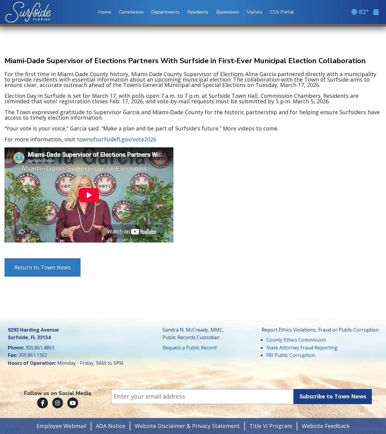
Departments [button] (165, 12)
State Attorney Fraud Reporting (301, 347)
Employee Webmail (61, 425)
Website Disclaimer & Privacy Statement (187, 425)
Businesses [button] (227, 12)
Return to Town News (42, 267)
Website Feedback (326, 425)
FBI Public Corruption (290, 355)
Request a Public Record (190, 347)
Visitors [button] (254, 12)
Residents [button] (197, 12)
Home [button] (104, 12)
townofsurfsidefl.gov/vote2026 (115, 139)
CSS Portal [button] (282, 12)
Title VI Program (270, 425)
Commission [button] (131, 12)
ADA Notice (110, 425)
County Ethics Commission (296, 339)
